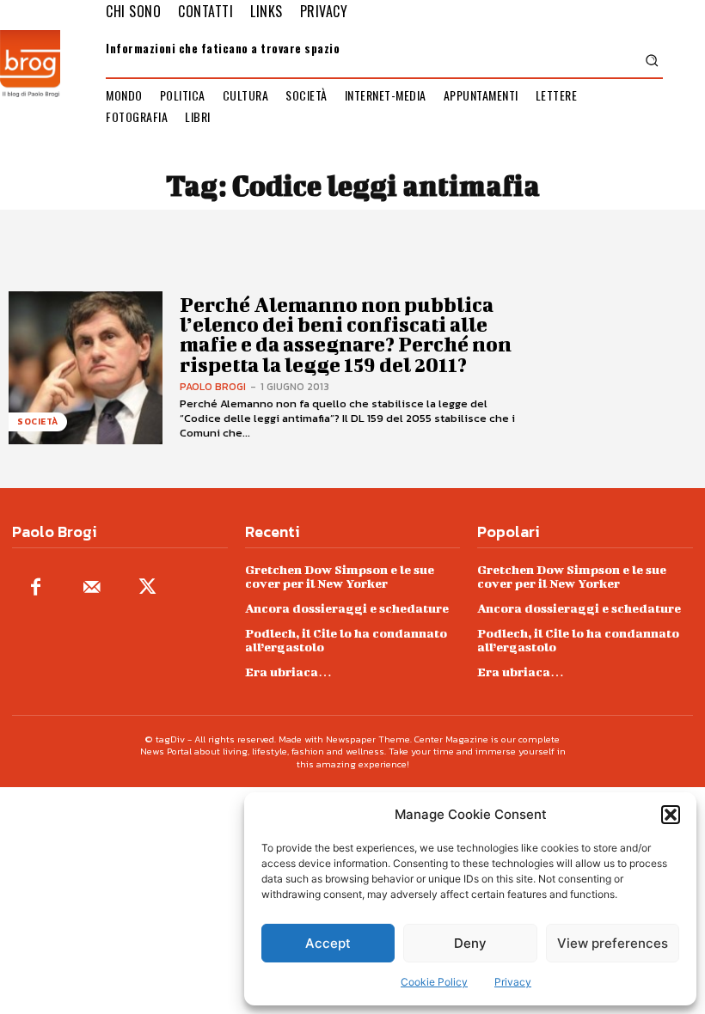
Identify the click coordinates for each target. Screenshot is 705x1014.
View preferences (612, 943)
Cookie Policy (434, 981)
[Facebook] (35, 588)
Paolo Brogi (213, 386)
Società (37, 421)
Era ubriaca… (288, 671)
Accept (328, 943)
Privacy (512, 981)
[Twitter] (147, 588)
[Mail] (91, 588)
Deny (470, 943)
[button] (670, 814)
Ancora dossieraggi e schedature (347, 608)
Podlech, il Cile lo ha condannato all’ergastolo (346, 640)
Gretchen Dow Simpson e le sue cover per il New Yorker (339, 576)
